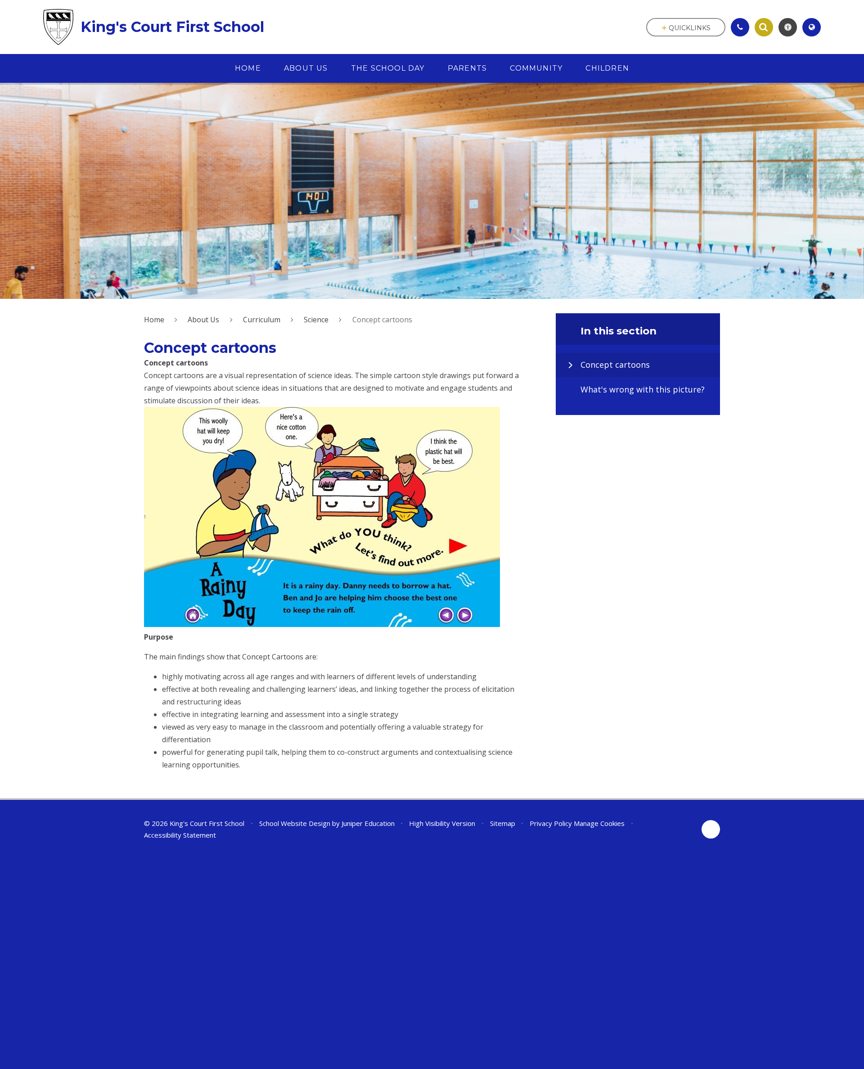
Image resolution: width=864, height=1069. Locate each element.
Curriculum (261, 320)
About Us (203, 320)
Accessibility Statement (180, 834)
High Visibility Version (442, 823)
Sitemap (502, 823)
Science (316, 320)
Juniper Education (368, 823)
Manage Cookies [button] (599, 823)
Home (154, 320)
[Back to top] (711, 829)
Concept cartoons (382, 320)
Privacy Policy (551, 823)
